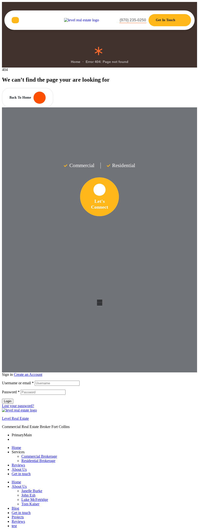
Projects (18, 517)
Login (7, 401)
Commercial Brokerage (39, 456)
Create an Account (28, 374)
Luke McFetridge (34, 500)
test (14, 526)
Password (11, 392)
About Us (19, 469)
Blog (15, 508)
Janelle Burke (31, 491)
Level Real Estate (15, 418)
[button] (133, 20)
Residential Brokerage (38, 461)
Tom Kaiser (30, 504)
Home (16, 448)
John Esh (28, 495)
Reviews (18, 465)
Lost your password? (18, 406)
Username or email (18, 383)
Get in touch (21, 474)
